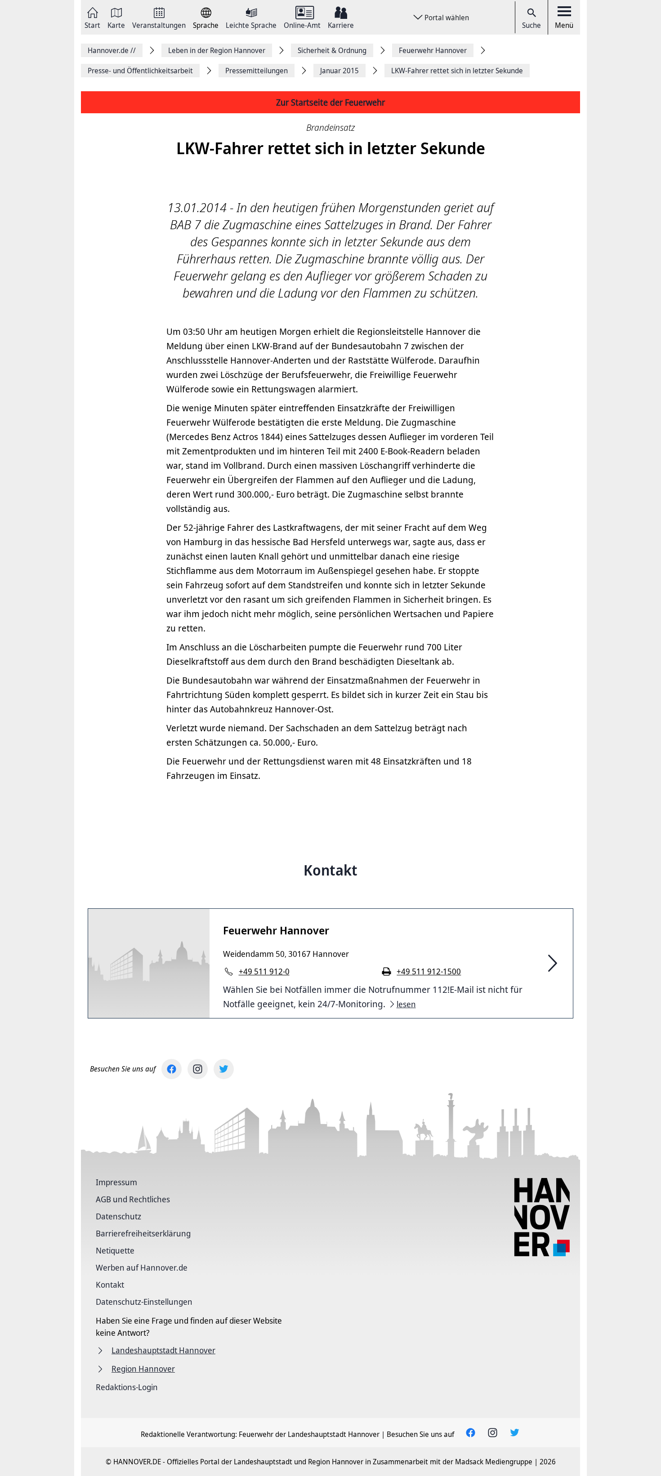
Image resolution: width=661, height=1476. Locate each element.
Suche (531, 25)
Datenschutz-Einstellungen (144, 1302)
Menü (564, 25)
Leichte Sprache (251, 24)
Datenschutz (118, 1216)
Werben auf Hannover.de (142, 1267)
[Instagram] (198, 1069)
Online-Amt (302, 24)
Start (92, 24)
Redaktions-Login (127, 1387)
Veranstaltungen (159, 24)
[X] (224, 1069)
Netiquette (115, 1250)
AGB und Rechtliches (133, 1199)
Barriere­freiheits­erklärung (143, 1233)
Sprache (206, 24)
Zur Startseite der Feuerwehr (330, 102)
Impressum (116, 1182)
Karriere (341, 24)
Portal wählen (446, 17)
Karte (116, 24)
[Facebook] (171, 1069)
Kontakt (110, 1284)
